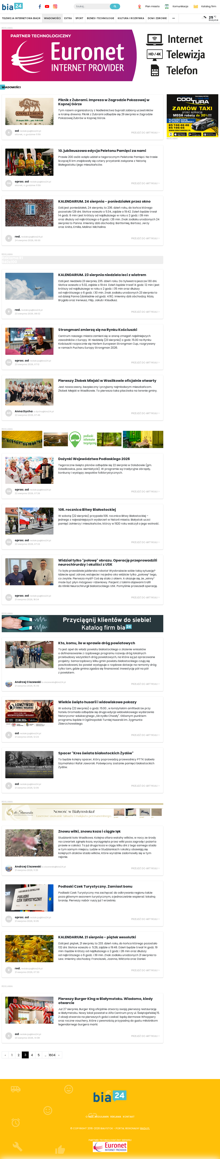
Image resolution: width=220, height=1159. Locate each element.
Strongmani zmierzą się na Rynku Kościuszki (97, 329)
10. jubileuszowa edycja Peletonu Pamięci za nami (102, 150)
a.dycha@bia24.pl (43, 411)
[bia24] (12, 6)
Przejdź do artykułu (144, 132)
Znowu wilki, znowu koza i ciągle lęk (89, 831)
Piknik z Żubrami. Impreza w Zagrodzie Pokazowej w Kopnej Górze (103, 102)
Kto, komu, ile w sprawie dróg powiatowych (96, 643)
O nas (89, 1116)
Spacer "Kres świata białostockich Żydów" (96, 753)
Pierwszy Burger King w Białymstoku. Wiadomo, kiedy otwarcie (105, 1000)
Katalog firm (208, 6)
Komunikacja (180, 6)
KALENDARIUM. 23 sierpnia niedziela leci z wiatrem (102, 274)
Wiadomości (11, 87)
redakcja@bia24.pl (30, 131)
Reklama (115, 1116)
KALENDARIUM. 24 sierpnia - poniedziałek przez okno (104, 201)
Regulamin (102, 1116)
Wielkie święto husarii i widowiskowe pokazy (97, 702)
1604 (52, 1055)
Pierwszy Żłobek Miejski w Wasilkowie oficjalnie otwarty (107, 380)
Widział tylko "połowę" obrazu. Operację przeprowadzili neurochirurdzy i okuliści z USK (107, 562)
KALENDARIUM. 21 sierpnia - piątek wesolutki (97, 937)
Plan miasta (152, 6)
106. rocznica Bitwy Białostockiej (87, 509)
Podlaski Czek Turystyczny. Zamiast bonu (95, 886)
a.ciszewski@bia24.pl (54, 682)
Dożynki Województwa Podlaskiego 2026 (94, 458)
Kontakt (129, 1116)
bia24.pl (145, 1128)
